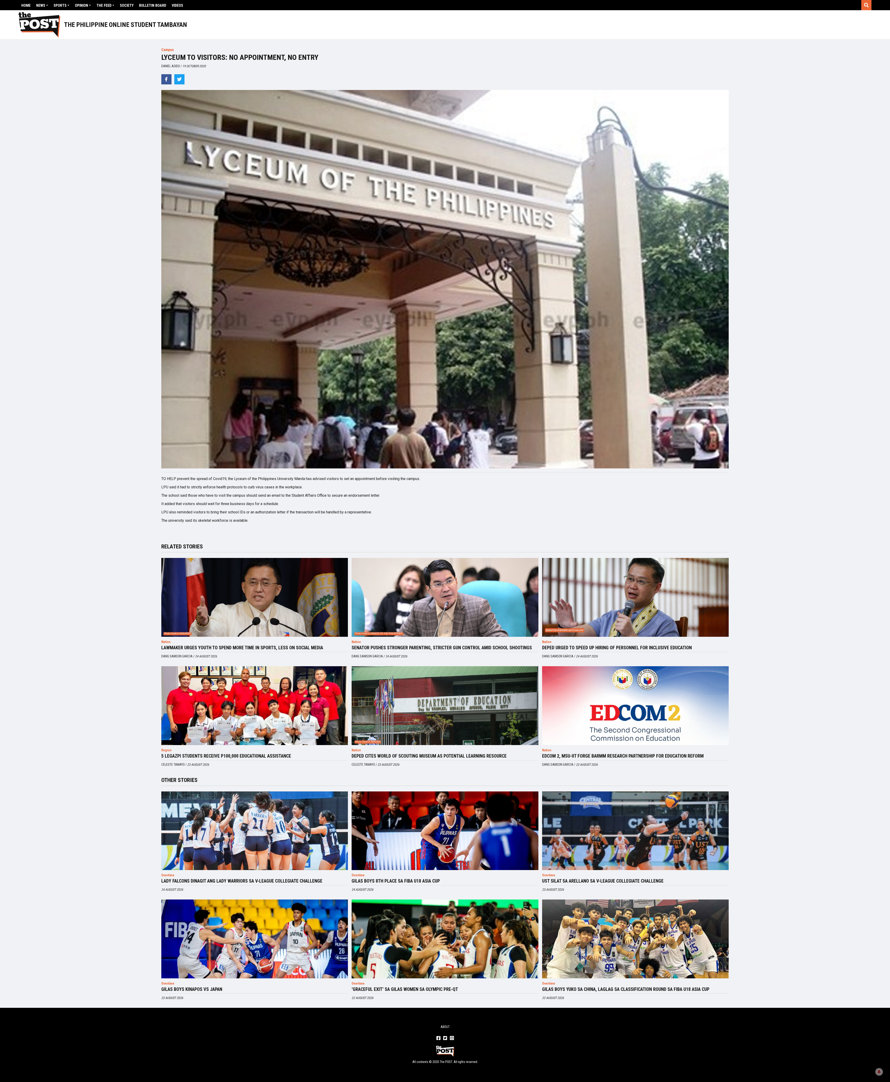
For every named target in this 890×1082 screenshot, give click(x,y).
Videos (177, 5)
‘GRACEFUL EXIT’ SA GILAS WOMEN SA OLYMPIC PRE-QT (405, 989)
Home (26, 5)
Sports (60, 5)
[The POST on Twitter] (445, 1038)
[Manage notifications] (879, 1072)
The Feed (103, 5)
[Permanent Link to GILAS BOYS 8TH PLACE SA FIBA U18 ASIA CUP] (445, 830)
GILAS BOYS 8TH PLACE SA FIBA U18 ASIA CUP (396, 881)
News (40, 5)
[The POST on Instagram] (452, 1038)
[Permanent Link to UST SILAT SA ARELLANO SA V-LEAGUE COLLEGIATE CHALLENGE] (635, 830)
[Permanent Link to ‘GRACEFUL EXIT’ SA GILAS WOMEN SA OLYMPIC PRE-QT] (445, 939)
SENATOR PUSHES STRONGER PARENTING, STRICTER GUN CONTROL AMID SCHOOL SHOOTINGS (442, 647)
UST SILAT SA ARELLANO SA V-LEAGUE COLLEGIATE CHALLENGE (603, 881)
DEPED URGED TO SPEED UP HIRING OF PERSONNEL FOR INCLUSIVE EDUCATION (617, 647)
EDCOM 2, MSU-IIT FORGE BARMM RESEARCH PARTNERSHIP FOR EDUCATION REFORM (623, 756)
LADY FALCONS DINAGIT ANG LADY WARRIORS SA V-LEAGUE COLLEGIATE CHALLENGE (241, 881)
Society (127, 5)
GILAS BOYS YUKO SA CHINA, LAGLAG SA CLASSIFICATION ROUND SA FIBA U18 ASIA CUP (625, 989)
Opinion (81, 5)
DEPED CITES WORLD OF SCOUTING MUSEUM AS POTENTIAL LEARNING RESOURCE (429, 756)
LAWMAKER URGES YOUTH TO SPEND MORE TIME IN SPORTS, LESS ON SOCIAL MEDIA (242, 647)
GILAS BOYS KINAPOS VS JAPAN (191, 989)
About (445, 1027)
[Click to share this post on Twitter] (179, 79)
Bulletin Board (152, 5)
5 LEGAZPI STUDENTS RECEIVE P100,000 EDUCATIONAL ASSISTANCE (226, 756)
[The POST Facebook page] (438, 1038)
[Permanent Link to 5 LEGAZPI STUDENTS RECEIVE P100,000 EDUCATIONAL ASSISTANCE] (254, 705)
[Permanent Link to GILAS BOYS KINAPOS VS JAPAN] (254, 939)
